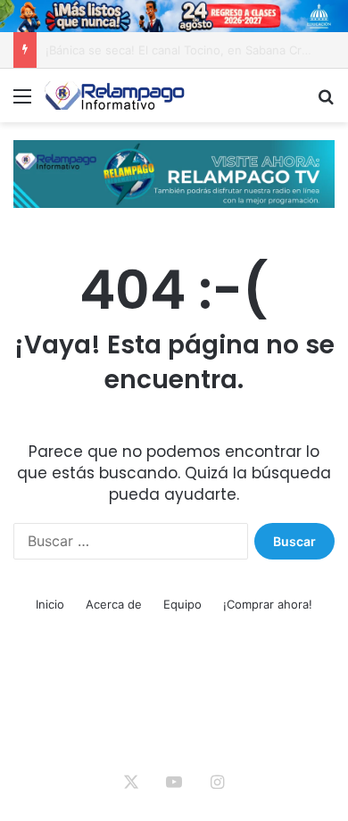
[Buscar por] (326, 102)
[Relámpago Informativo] (116, 95)
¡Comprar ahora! (267, 604)
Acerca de (114, 604)
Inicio (50, 604)
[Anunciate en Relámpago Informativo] (174, 172)
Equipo (182, 604)
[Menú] (22, 102)
